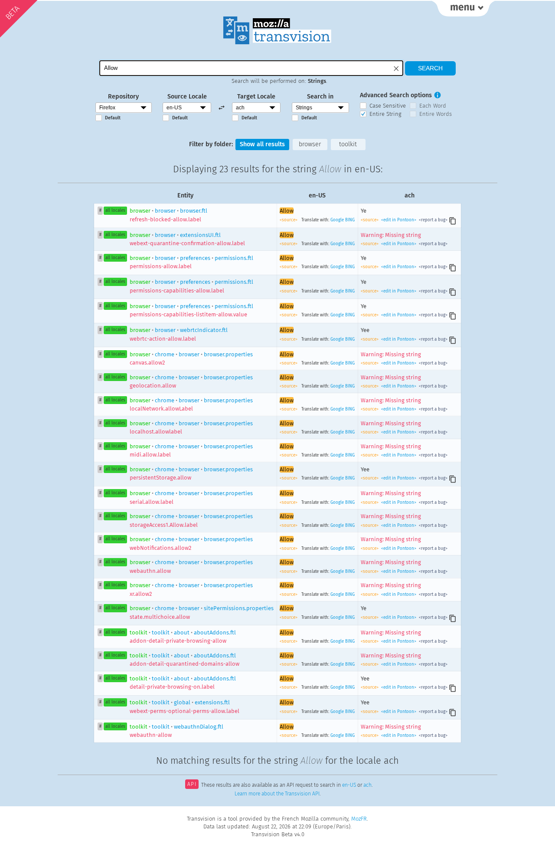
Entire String (385, 114)
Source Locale (187, 96)
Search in (320, 96)
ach (367, 785)
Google (337, 220)
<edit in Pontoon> (398, 220)
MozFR (359, 818)
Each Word (432, 105)
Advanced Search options (396, 95)
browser (310, 144)
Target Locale (256, 96)
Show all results (262, 144)
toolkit (348, 144)
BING (350, 220)
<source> (289, 220)
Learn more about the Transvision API (277, 794)
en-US (349, 785)
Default (113, 118)
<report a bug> (432, 220)
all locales (115, 210)
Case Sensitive (387, 105)
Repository (123, 96)
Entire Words (435, 114)
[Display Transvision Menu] (463, 8)
